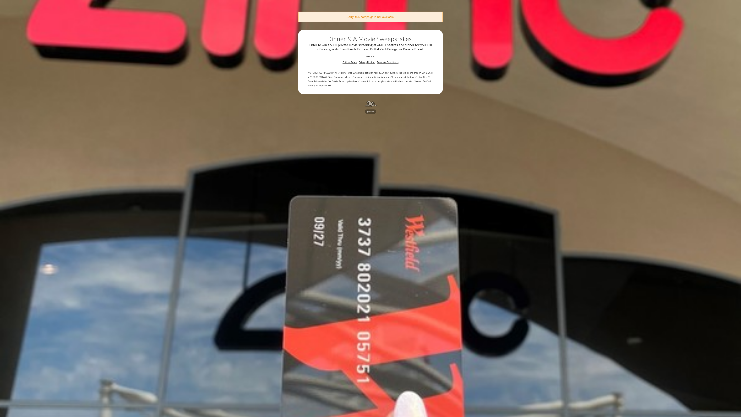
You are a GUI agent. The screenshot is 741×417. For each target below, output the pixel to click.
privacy (370, 111)
